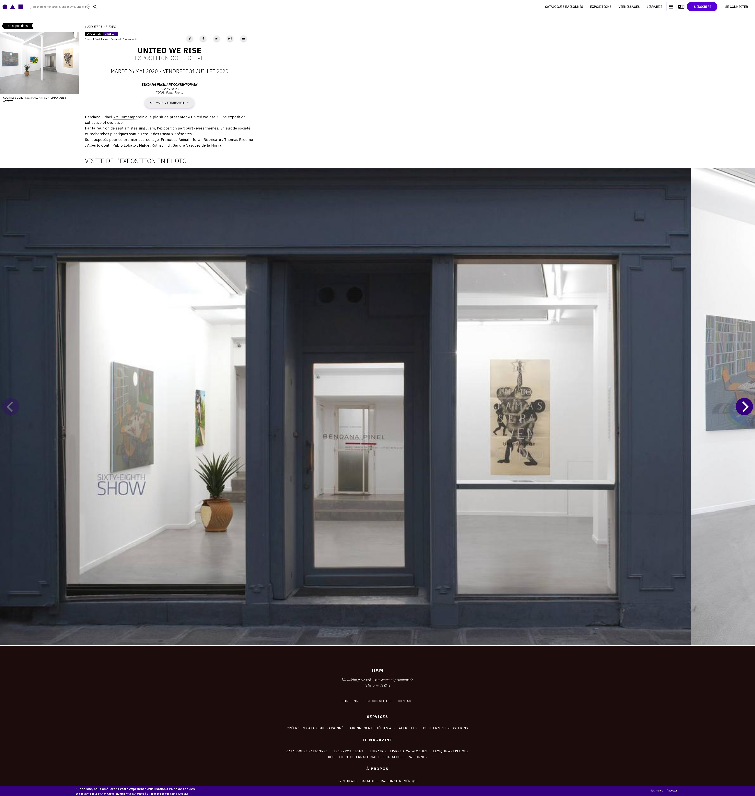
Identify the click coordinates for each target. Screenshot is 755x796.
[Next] (744, 406)
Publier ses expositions (445, 728)
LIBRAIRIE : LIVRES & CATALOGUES (398, 751)
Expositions (600, 7)
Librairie (654, 7)
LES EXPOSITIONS (348, 751)
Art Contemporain (128, 116)
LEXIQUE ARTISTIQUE (451, 751)
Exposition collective (169, 58)
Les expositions (17, 26)
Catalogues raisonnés (564, 7)
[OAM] (13, 6)
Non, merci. (656, 790)
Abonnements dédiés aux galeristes (383, 728)
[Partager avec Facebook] (203, 38)
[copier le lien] (190, 38)
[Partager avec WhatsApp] (230, 38)
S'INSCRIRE (351, 701)
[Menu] (671, 6)
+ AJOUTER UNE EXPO (100, 27)
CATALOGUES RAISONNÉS (307, 751)
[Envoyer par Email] (244, 38)
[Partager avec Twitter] (217, 38)
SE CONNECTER (379, 701)
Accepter (672, 790)
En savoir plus (180, 793)
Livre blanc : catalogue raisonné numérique (377, 781)
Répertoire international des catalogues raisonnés (377, 757)
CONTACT (405, 701)
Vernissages (629, 7)
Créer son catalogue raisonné (315, 728)
